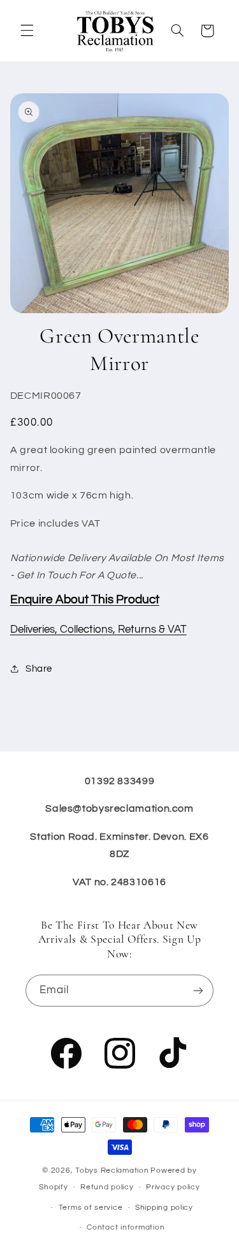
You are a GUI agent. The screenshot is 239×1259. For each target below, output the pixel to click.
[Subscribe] (198, 990)
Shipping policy (164, 1207)
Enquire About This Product (84, 599)
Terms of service (91, 1207)
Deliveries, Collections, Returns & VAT (98, 629)
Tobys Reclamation (112, 1170)
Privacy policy (172, 1187)
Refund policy (107, 1187)
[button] (26, 30)
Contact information (125, 1227)
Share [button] (38, 669)
